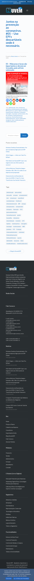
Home (7, 421)
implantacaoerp (9, 112)
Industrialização (10, 221)
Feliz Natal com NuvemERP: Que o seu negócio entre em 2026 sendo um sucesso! (16, 163)
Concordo (8, 578)
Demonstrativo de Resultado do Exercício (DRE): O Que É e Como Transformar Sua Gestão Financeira (15, 178)
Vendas (8, 456)
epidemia (25, 109)
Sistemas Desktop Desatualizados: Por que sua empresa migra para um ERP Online (16, 149)
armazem (15, 195)
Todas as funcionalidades (13, 551)
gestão (16, 110)
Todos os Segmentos (11, 526)
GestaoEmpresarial (11, 215)
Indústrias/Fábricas (11, 517)
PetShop (8, 514)
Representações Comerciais (13, 508)
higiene (20, 110)
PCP (14, 229)
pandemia (10, 115)
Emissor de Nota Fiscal (12, 537)
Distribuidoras (10, 505)
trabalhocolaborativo (11, 121)
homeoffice (25, 110)
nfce (27, 113)
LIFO (23, 221)
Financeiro (9, 453)
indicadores (17, 112)
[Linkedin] (17, 100)
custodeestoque (10, 201)
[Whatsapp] (10, 103)
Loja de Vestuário (10, 523)
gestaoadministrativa (12, 212)
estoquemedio (19, 206)
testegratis (8, 120)
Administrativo (10, 459)
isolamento (22, 112)
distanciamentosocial (17, 109)
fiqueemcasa (11, 110)
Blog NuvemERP (10, 436)
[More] (13, 103)
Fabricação (15, 209)
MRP (23, 226)
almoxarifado (18, 192)
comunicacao (21, 107)
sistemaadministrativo (12, 232)
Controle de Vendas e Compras (14, 543)
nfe (6, 115)
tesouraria (16, 240)
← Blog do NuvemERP (15, 251)
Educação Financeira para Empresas (15, 478)
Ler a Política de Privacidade (21, 578)
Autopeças (9, 502)
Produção (19, 229)
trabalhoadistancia (19, 120)
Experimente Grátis (11, 433)
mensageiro (8, 113)
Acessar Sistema (10, 442)
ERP (7, 110)
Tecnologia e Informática (13, 511)
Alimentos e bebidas (11, 500)
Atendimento (9, 464)
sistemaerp (21, 232)
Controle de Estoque (11, 546)
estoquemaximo (10, 206)
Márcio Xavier (14, 56)
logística (8, 223)
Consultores (9, 430)
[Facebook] (7, 100)
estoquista (9, 209)
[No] (32, 575)
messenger (14, 113)
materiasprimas (16, 223)
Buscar (24, 135)
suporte (17, 118)
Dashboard (18, 201)
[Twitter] (10, 100)
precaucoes (8, 117)
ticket (13, 120)
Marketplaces (9, 548)
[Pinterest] (20, 100)
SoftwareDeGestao (10, 118)
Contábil (8, 467)
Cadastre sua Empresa (12, 427)
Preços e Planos (10, 424)
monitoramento (21, 113)
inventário (18, 221)
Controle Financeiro (11, 540)
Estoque (8, 461)
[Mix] (7, 103)
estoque (24, 203)
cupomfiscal (9, 109)
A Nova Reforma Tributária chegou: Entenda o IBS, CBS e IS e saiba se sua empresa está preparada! (16, 170)
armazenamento (23, 195)
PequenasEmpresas (18, 115)
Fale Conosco (9, 439)
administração (12, 107)
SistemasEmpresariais (17, 117)
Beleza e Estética (10, 520)
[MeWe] (23, 100)
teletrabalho (23, 118)
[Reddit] (13, 100)
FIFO (21, 209)
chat (17, 107)
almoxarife (9, 195)
